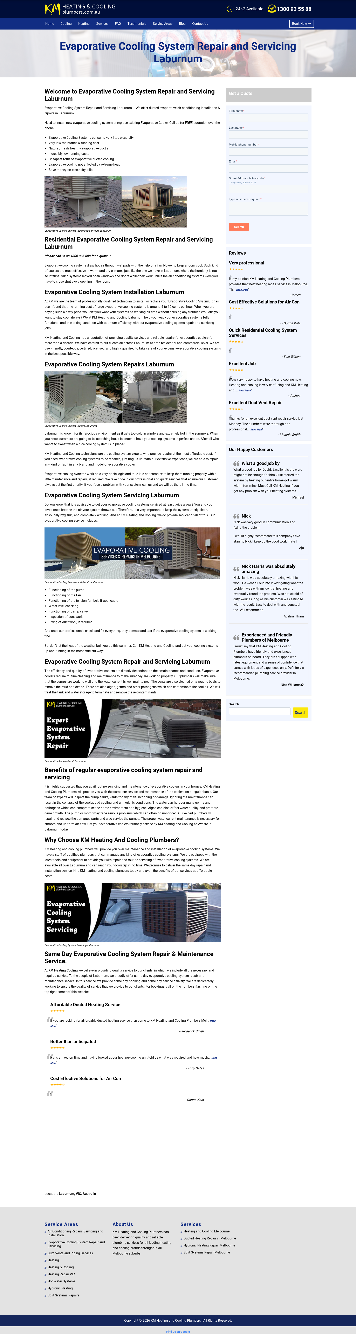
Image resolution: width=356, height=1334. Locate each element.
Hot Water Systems (61, 1281)
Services (102, 24)
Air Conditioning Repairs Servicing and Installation (75, 1233)
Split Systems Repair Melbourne (207, 1252)
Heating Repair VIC (61, 1274)
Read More (242, 289)
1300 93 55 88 (294, 9)
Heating (84, 24)
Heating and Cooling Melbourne (207, 1231)
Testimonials (137, 24)
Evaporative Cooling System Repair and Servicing (76, 1244)
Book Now (300, 24)
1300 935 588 (80, 256)
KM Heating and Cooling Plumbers (176, 1320)
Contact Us (200, 24)
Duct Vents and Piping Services (70, 1253)
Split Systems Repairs (63, 1295)
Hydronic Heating (60, 1288)
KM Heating (281, 486)
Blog (182, 24)
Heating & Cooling (61, 1267)
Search (234, 704)
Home (49, 24)
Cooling (66, 24)
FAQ (118, 24)
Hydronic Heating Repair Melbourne (209, 1245)
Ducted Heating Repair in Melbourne (210, 1238)
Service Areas (162, 24)
